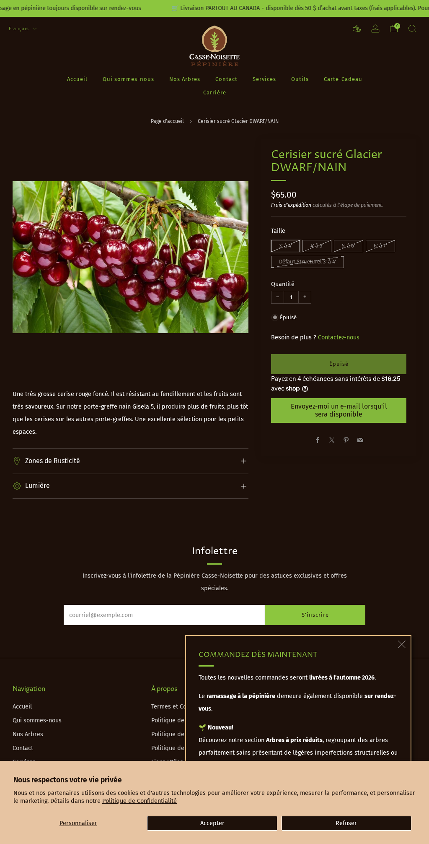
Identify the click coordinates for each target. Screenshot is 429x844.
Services (264, 79)
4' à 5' (316, 245)
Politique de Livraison (180, 720)
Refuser (346, 823)
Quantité (283, 284)
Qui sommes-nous (128, 79)
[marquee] (214, 8)
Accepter (212, 823)
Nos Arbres (184, 79)
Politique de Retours (179, 734)
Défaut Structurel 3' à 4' (307, 261)
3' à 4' (285, 245)
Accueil (77, 79)
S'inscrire (315, 615)
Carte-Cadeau (343, 79)
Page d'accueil (167, 121)
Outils (300, 79)
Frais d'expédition (291, 205)
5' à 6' (348, 245)
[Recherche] (412, 28)
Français (20, 28)
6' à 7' (380, 245)
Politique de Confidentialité (139, 801)
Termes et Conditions (180, 706)
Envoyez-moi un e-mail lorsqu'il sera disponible (339, 410)
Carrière (214, 92)
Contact (226, 79)
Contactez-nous (338, 337)
